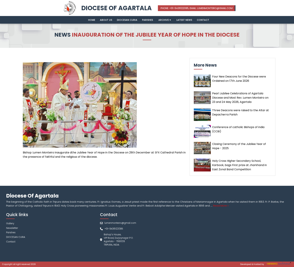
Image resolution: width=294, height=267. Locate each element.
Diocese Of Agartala (116, 8)
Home (91, 20)
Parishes (147, 20)
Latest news (184, 20)
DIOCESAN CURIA (127, 20)
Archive (163, 20)
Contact (203, 20)
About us (106, 20)
